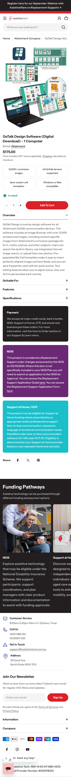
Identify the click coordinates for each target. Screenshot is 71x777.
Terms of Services (48, 707)
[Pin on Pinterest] (38, 460)
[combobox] (35, 27)
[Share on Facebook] (18, 460)
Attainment (18, 146)
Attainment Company (27, 38)
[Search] (63, 27)
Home (6, 38)
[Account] (59, 18)
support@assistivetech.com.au (28, 649)
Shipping (47, 156)
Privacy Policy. (11, 710)
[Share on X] (28, 460)
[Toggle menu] (5, 18)
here (42, 382)
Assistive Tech (20, 766)
